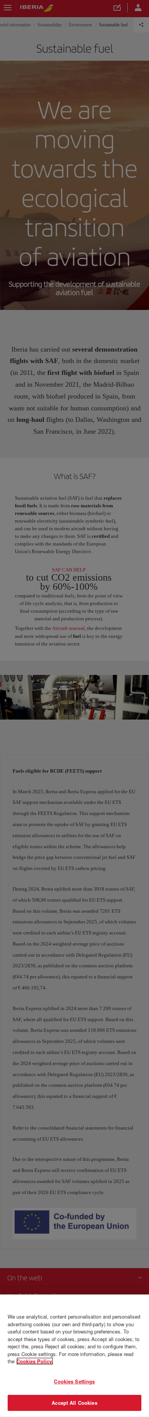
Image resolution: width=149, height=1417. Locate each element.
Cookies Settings (74, 1381)
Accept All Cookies (74, 1402)
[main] (74, 1355)
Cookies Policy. (34, 1361)
